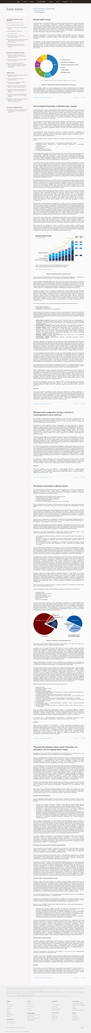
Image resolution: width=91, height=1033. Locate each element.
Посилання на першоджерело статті (42, 97)
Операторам (9, 1006)
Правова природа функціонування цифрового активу (16, 79)
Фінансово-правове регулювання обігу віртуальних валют (17, 60)
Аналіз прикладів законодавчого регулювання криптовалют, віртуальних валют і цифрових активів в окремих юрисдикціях (17, 65)
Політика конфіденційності (11, 1027)
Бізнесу (8, 1003)
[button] (80, 97)
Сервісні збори (54, 1016)
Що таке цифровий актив (11, 1022)
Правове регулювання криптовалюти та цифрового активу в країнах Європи (17, 86)
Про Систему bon (41, 1)
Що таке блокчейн (10, 1020)
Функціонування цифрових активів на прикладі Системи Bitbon (17, 83)
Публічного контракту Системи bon (51, 991)
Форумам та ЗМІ (9, 1014)
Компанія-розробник (31, 1019)
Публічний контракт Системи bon (34, 1014)
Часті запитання (75, 1016)
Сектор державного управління (15, 31)
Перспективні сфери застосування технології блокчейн (16, 36)
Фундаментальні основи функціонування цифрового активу (17, 75)
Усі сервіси (29, 1010)
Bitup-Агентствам (10, 1004)
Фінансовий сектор (12, 33)
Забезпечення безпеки (56, 1008)
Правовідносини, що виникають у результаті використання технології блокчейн (16, 45)
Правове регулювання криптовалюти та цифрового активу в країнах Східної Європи (17, 90)
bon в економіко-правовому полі (34, 1018)
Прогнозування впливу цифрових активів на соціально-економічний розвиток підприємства (18, 111)
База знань (74, 1014)
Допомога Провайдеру (76, 1017)
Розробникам (9, 1008)
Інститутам (8, 1013)
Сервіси (50, 1)
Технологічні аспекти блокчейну (15, 22)
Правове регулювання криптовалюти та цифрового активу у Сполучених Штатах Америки (17, 95)
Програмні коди (55, 1017)
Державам (8, 1016)
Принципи (74, 1006)
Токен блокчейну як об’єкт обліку (16, 25)
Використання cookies (21, 1027)
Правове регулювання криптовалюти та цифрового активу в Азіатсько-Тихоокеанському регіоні (17, 100)
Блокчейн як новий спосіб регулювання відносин (17, 28)
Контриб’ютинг (74, 1008)
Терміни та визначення (56, 1009)
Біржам (8, 1009)
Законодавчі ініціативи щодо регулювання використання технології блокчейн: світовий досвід (18, 41)
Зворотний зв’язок (26, 1031)
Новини (32, 1)
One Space (29, 1003)
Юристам (8, 1011)
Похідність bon (31, 1016)
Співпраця (65, 1)
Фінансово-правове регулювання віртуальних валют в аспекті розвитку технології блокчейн (17, 56)
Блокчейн (53, 1014)
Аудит (57, 1)
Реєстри (53, 1019)
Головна (24, 1)
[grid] (58, 499)
